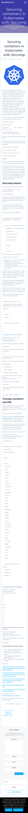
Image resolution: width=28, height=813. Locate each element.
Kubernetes (12, 59)
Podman (8, 334)
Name (14, 756)
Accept (8, 809)
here (18, 271)
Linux (17, 790)
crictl (12, 208)
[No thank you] (26, 805)
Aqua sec (17, 174)
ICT (4, 790)
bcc (21, 413)
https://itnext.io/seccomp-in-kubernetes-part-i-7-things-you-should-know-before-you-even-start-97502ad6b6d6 (14, 668)
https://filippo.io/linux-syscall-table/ (11, 695)
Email (14, 762)
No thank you (18, 809)
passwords (10, 792)
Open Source (21, 790)
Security (18, 703)
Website (14, 767)
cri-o (11, 171)
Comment (14, 739)
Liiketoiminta (13, 790)
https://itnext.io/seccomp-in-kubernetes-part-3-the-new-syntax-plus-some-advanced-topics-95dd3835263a (13, 680)
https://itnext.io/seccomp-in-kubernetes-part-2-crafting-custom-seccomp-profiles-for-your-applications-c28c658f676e (13, 674)
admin (5, 59)
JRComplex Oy (7, 2)
